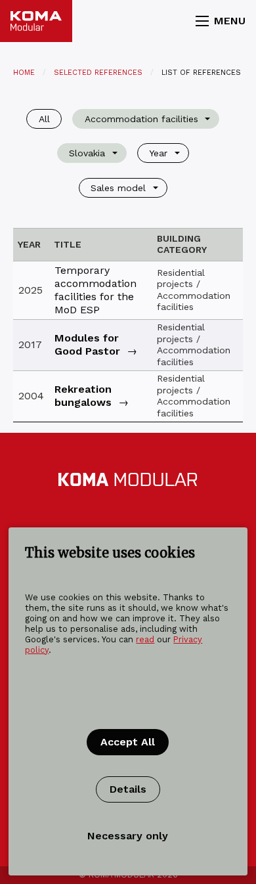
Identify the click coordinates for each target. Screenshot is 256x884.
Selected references (98, 72)
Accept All (127, 742)
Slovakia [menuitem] (87, 153)
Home (24, 72)
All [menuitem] (44, 119)
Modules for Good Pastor (87, 344)
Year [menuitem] (158, 153)
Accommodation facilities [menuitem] (141, 119)
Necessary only (127, 835)
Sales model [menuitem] (118, 188)
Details (128, 789)
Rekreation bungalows (83, 396)
